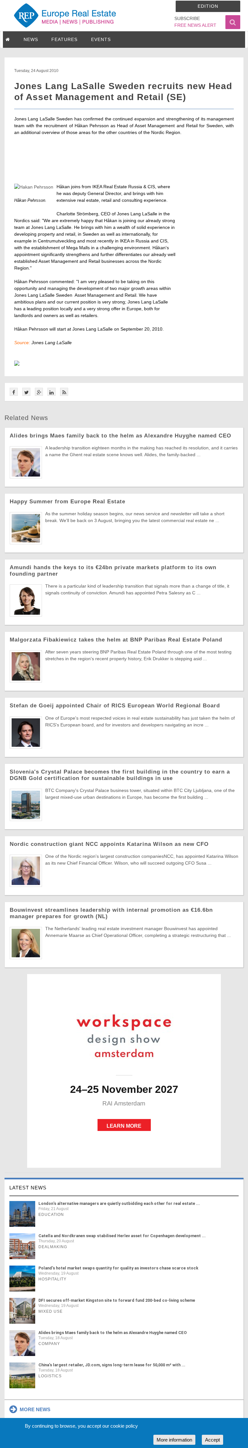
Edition (208, 6)
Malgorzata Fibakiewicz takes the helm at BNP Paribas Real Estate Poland (116, 640)
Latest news (27, 1187)
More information (174, 1440)
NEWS (31, 39)
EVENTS (101, 39)
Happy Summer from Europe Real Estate (67, 501)
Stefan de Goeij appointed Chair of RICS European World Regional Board (115, 706)
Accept (212, 1440)
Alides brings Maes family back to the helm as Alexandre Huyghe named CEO (120, 436)
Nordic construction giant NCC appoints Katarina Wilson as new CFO (109, 844)
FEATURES (64, 39)
